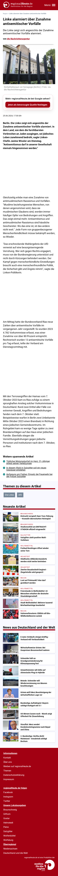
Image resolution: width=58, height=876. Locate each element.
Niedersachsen (10, 848)
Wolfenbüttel (9, 835)
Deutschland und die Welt (15, 853)
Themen (7, 770)
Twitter (6, 801)
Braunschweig (10, 809)
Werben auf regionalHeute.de (17, 766)
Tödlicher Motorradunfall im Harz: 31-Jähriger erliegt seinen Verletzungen (28, 462)
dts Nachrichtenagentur (18, 39)
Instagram (8, 796)
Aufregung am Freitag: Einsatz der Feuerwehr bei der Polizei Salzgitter (29, 475)
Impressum (8, 779)
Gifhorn (7, 814)
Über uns (7, 762)
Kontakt (7, 757)
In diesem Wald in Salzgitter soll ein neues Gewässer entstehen (26, 469)
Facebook (8, 792)
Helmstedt (8, 822)
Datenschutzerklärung (13, 775)
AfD (20, 495)
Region (5, 13)
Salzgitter (7, 831)
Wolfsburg (8, 840)
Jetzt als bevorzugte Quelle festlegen (27, 104)
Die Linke (9, 495)
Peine (6, 827)
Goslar (6, 818)
